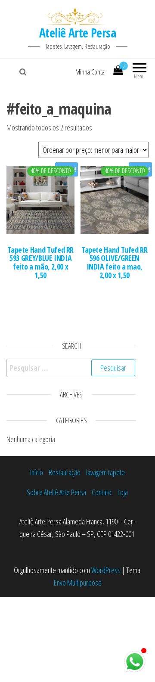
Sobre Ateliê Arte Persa (56, 492)
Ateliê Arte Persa (77, 33)
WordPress (106, 570)
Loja (123, 492)
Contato (102, 492)
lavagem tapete (105, 472)
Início (36, 472)
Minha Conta (90, 72)
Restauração (65, 472)
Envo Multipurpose (78, 582)
